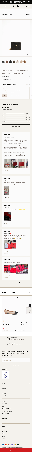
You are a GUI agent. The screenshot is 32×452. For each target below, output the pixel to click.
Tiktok (3, 433)
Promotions (4, 395)
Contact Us (4, 403)
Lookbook (4, 388)
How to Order (5, 416)
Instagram (4, 431)
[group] (16, 38)
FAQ (3, 406)
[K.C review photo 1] (7, 216)
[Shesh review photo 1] (7, 163)
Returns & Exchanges (7, 411)
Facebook (4, 428)
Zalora (3, 438)
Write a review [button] (16, 126)
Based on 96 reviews (7, 109)
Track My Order (5, 413)
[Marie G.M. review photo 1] (10, 269)
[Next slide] (29, 293)
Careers (4, 393)
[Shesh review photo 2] (14, 163)
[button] (26, 14)
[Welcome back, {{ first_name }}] (26, 6)
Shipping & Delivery (6, 408)
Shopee (3, 436)
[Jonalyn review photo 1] (6, 190)
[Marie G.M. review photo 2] (22, 269)
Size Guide (28, 65)
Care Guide (4, 420)
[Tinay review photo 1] (10, 244)
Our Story (4, 386)
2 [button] (12, 282)
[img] (7, 134)
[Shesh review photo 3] (21, 163)
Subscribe (16, 365)
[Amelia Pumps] (11, 308)
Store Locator (5, 391)
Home (3, 11)
